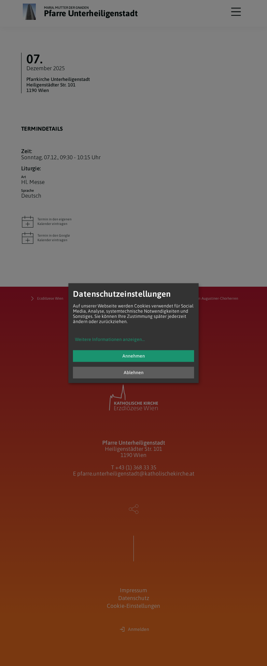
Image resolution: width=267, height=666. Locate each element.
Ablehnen (134, 372)
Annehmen (133, 356)
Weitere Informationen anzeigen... (110, 339)
